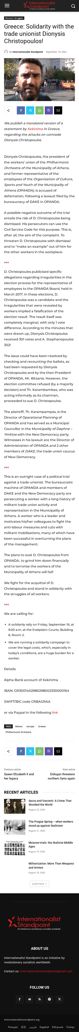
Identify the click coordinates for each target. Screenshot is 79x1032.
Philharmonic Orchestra (18, 731)
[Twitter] (30, 110)
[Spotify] (49, 999)
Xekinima (35, 129)
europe (30, 726)
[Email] (58, 110)
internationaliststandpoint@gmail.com (46, 971)
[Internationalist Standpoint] (6, 52)
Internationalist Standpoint (28, 51)
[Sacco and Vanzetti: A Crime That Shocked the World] (14, 806)
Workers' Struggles (14, 18)
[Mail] (29, 999)
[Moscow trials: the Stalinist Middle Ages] (14, 848)
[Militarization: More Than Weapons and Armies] (14, 869)
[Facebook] (21, 110)
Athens (18, 726)
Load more (38, 883)
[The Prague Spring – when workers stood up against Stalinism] (14, 827)
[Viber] (49, 110)
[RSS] (39, 999)
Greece (42, 726)
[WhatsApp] (39, 110)
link (55, 712)
